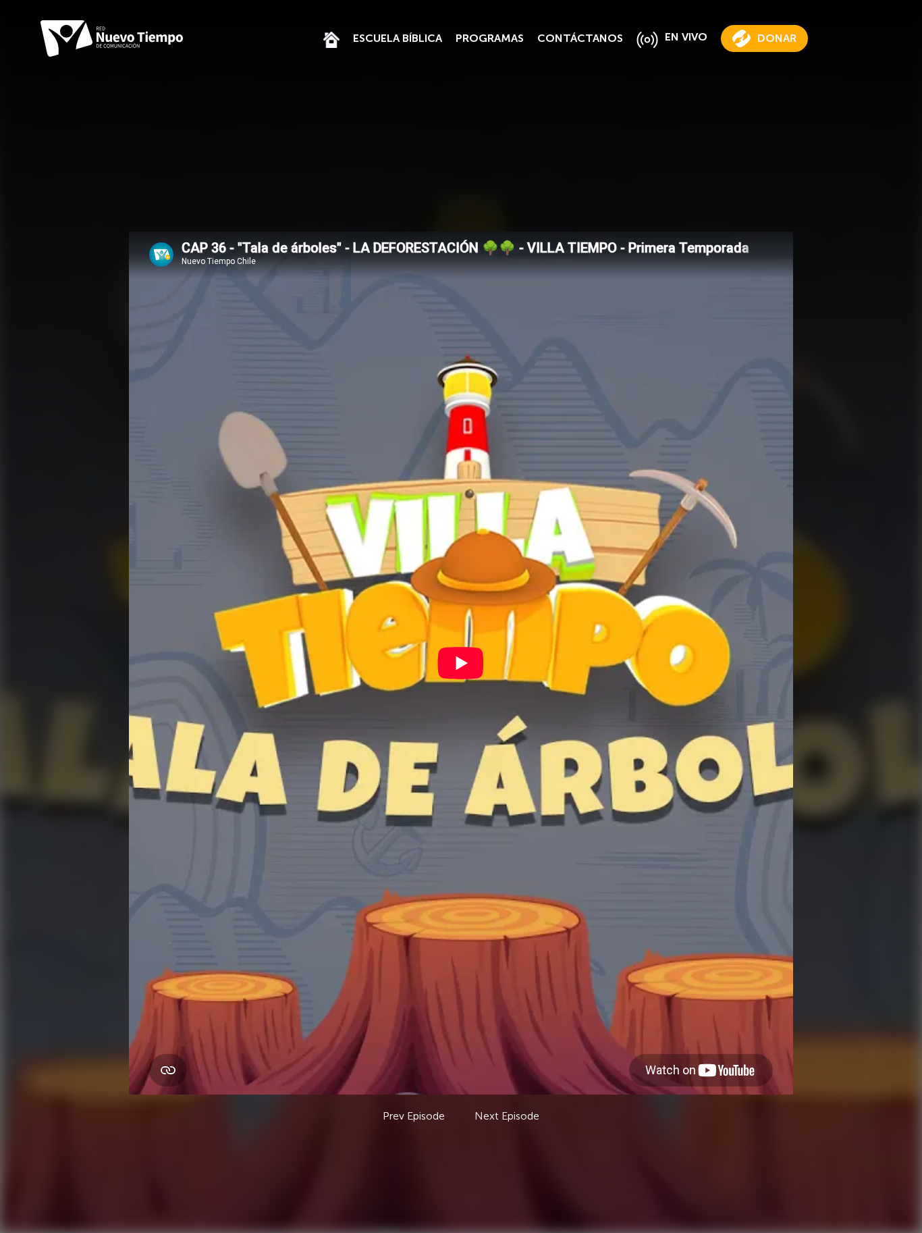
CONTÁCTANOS (580, 38)
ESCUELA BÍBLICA (397, 38)
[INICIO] (331, 38)
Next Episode (506, 1115)
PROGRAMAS (490, 38)
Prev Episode (414, 1115)
